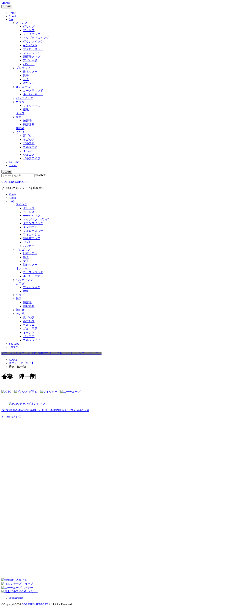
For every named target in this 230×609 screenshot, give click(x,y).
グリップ (28, 26)
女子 (26, 79)
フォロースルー (33, 49)
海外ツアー (30, 83)
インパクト (30, 45)
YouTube (14, 162)
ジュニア (28, 154)
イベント (28, 150)
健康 (26, 109)
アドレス (28, 30)
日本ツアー (30, 71)
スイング (21, 22)
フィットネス (31, 105)
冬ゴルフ (28, 139)
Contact (13, 165)
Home (12, 12)
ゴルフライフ (31, 158)
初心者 (20, 128)
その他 (20, 132)
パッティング (24, 98)
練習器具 (28, 124)
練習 (19, 116)
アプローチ (30, 60)
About (12, 16)
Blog (11, 19)
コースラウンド (33, 90)
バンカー (28, 64)
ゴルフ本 (28, 143)
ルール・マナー (33, 94)
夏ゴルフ (28, 135)
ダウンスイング (33, 41)
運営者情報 (16, 597)
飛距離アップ (31, 56)
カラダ (20, 101)
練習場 (27, 120)
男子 (26, 75)
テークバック (31, 34)
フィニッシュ (31, 52)
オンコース (23, 86)
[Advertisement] (28, 446)
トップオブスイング (36, 37)
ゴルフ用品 (30, 147)
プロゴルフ (23, 67)
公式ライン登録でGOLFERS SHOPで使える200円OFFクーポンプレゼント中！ (51, 353)
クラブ (20, 113)
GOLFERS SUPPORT (14, 181)
